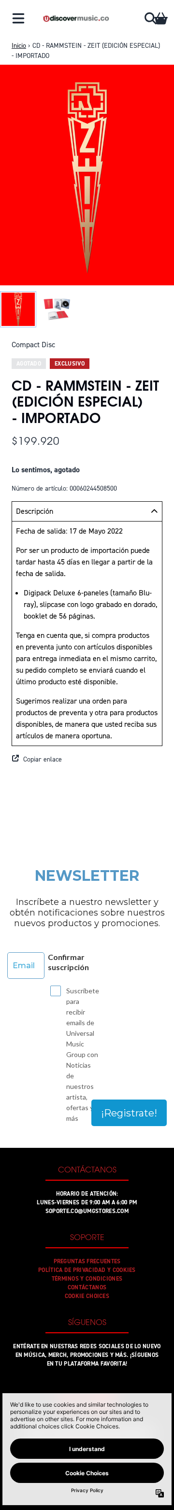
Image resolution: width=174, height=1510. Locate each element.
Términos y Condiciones (87, 1279)
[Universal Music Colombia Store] (75, 18)
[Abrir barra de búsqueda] (150, 18)
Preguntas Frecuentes (87, 1261)
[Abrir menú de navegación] (18, 18)
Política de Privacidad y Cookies (87, 1270)
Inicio (19, 45)
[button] (87, 759)
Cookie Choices (87, 1296)
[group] (18, 309)
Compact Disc (33, 344)
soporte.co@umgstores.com (87, 1211)
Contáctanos (87, 1287)
